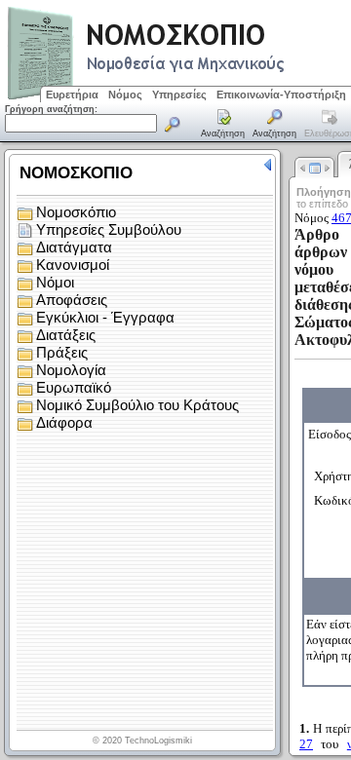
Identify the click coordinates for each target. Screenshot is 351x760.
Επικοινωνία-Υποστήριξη (281, 94)
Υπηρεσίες (179, 94)
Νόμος (125, 94)
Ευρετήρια (72, 94)
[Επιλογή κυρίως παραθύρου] (223, 125)
